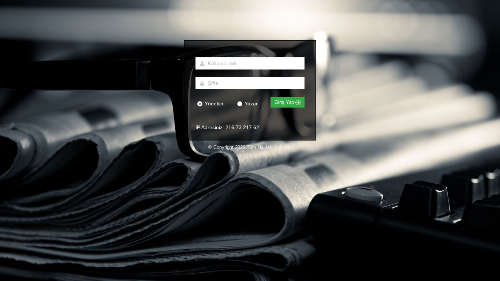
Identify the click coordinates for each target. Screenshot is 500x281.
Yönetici (213, 103)
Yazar (250, 103)
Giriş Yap (285, 102)
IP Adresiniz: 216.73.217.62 (227, 127)
